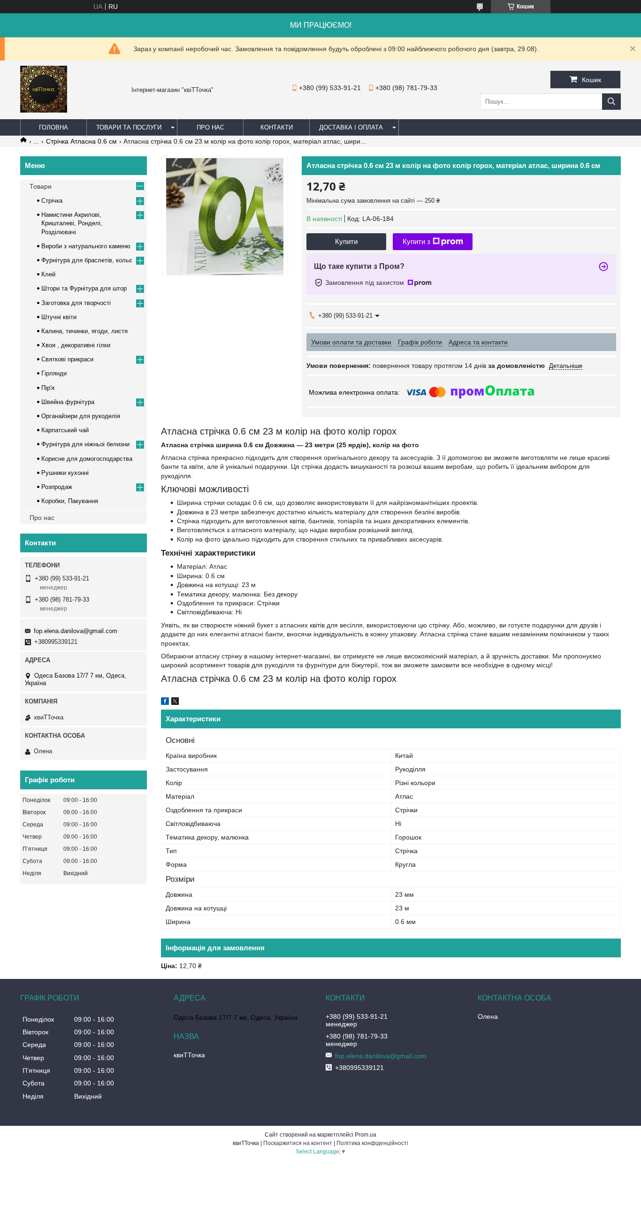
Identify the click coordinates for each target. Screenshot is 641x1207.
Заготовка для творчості (76, 302)
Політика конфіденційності (372, 1143)
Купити (346, 241)
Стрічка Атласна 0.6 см (81, 141)
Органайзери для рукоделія (80, 416)
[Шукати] (611, 101)
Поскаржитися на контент (297, 1143)
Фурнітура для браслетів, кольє (86, 260)
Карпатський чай (65, 430)
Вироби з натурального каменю (85, 246)
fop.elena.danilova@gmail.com (75, 630)
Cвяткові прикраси (67, 359)
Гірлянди (54, 373)
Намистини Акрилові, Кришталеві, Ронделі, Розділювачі (71, 223)
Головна (53, 127)
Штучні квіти (58, 317)
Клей (48, 274)
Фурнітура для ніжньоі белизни (85, 444)
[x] (175, 702)
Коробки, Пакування (69, 500)
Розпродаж (56, 486)
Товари (41, 186)
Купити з (416, 241)
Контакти (276, 127)
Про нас (210, 127)
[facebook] (165, 702)
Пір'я (47, 387)
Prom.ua (365, 1134)
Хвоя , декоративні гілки (75, 345)
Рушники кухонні (65, 472)
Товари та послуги (128, 127)
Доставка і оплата (351, 127)
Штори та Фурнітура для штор (84, 288)
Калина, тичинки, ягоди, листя (84, 331)
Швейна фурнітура (67, 401)
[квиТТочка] (43, 110)
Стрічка (51, 200)
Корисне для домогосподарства (86, 458)
